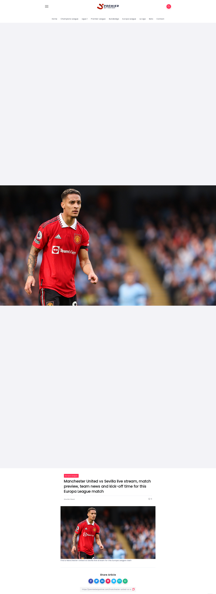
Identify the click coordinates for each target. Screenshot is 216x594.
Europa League (71, 476)
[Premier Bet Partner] (107, 6)
